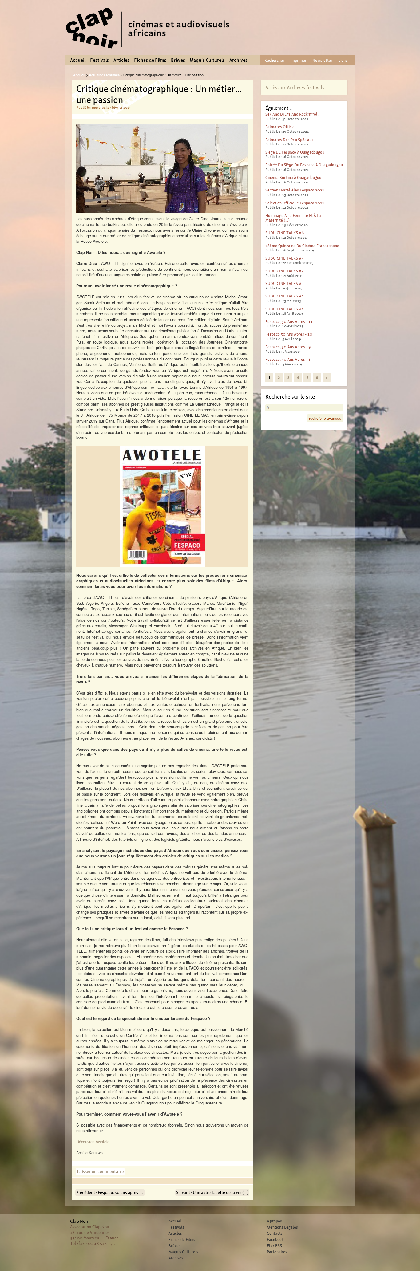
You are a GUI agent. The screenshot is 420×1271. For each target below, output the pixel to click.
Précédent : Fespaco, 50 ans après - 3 (110, 1192)
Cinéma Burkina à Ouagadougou (293, 177)
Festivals (99, 60)
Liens (342, 60)
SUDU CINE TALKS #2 (284, 296)
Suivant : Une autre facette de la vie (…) (212, 1192)
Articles (121, 60)
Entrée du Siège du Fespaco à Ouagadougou (304, 165)
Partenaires (277, 1251)
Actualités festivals (104, 75)
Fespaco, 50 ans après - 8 (288, 359)
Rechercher (274, 60)
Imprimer (298, 60)
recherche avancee (325, 418)
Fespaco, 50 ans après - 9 (288, 346)
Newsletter (322, 60)
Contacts (275, 1233)
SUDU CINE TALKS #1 (284, 309)
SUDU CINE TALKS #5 (284, 258)
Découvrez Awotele (92, 1141)
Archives (238, 60)
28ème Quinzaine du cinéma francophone (302, 245)
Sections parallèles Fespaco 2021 (294, 190)
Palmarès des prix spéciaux (289, 139)
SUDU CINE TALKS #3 (284, 283)
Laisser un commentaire (100, 1171)
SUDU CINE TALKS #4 (284, 271)
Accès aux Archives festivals (294, 87)
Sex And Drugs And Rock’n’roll (292, 114)
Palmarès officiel (280, 126)
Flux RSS (274, 1245)
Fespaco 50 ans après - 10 (288, 334)
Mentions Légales (282, 1227)
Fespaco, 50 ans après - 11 (289, 321)
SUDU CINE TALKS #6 (284, 232)
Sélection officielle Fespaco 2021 (294, 203)
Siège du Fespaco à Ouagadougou (294, 152)
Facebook (275, 1239)
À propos (274, 1221)
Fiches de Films (150, 60)
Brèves (178, 60)
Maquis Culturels (207, 60)
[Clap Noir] (150, 50)
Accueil (77, 60)
